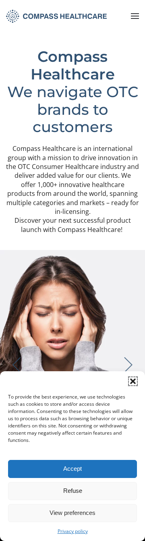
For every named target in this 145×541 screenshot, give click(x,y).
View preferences (72, 512)
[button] (133, 381)
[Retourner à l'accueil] (56, 16)
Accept (72, 468)
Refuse (72, 490)
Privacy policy (73, 531)
